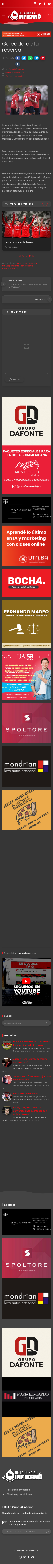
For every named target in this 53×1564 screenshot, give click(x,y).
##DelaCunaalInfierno (27, 263)
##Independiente (10, 265)
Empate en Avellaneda (25, 1093)
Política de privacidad (18, 1489)
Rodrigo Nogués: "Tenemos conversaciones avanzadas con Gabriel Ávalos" (30, 1111)
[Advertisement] (26, 856)
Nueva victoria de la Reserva (19, 242)
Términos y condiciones (19, 1494)
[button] (17, 58)
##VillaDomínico (10, 268)
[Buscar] (49, 15)
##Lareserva (27, 265)
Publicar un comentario (15, 76)
